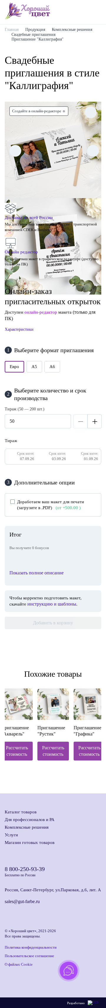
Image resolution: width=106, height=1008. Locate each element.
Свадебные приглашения (33, 34)
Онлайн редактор (21, 252)
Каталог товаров (21, 812)
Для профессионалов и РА (29, 819)
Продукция (35, 29)
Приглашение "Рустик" (51, 730)
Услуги (11, 835)
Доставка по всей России (29, 217)
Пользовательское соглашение (29, 956)
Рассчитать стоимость (17, 751)
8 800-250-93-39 (25, 869)
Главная (12, 29)
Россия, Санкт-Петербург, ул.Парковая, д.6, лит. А (53, 889)
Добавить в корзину (53, 622)
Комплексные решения (72, 29)
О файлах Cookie (19, 964)
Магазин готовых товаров (29, 842)
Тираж (11, 440)
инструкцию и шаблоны (51, 603)
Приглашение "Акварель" (15, 730)
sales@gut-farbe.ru (22, 901)
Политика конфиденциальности (31, 947)
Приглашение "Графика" (87, 730)
